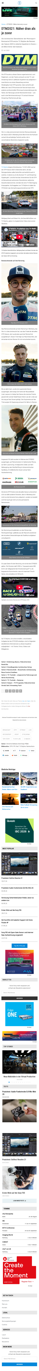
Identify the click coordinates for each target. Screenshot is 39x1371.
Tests (6, 1086)
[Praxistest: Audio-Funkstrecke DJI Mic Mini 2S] (19, 1110)
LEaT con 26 (6, 1249)
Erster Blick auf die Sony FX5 (11, 910)
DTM (15, 730)
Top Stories (8, 1046)
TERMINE (7, 1209)
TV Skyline (4, 167)
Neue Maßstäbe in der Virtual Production (19, 1076)
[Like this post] (15, 751)
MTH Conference (8, 1228)
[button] (4, 1066)
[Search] (36, 3)
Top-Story (6, 739)
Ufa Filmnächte (7, 1214)
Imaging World (7, 1235)
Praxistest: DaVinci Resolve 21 (11, 878)
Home (3, 24)
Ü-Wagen (27, 739)
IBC (3, 1221)
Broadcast (7, 730)
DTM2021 (22, 730)
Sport (28, 701)
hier (29, 706)
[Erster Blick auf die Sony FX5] (19, 1178)
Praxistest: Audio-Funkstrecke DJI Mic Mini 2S (17, 888)
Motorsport (7, 734)
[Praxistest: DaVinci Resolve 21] (19, 1144)
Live (23, 701)
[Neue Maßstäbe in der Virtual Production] (19, 1062)
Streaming (26, 734)
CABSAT (5, 1242)
